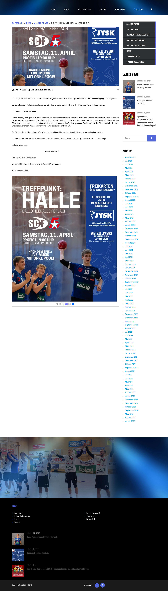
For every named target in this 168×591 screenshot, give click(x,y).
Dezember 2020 (131, 400)
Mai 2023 (128, 296)
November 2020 (131, 403)
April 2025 (129, 214)
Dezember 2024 (131, 229)
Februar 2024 (130, 264)
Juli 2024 (128, 246)
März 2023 (129, 303)
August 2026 (130, 157)
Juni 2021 (129, 378)
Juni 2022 (129, 336)
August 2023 (130, 286)
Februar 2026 (130, 179)
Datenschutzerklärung (22, 516)
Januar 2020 (130, 421)
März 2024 (129, 261)
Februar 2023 (130, 307)
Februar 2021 (130, 393)
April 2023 (129, 300)
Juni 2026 (129, 164)
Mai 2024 (128, 254)
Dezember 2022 (131, 314)
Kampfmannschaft (93, 513)
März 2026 (129, 175)
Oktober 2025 (130, 193)
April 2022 (129, 343)
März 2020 (129, 414)
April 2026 (129, 172)
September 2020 (131, 410)
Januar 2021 (130, 396)
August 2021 (130, 371)
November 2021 (131, 361)
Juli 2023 (128, 289)
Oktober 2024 (130, 236)
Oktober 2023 (130, 279)
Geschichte (90, 516)
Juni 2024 (129, 250)
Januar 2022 (130, 353)
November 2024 (131, 232)
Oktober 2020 (130, 407)
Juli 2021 (128, 375)
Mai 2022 (128, 339)
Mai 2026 (128, 168)
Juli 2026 (128, 161)
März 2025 (129, 218)
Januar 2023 (130, 311)
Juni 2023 (129, 293)
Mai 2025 (128, 211)
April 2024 (129, 257)
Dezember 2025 (131, 186)
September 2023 (131, 282)
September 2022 (131, 325)
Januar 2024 (130, 268)
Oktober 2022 (130, 321)
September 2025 (131, 197)
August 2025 (130, 200)
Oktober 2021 (130, 364)
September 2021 (131, 368)
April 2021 (129, 385)
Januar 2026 (130, 182)
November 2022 (131, 318)
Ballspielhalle (91, 519)
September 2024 (131, 239)
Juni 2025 (129, 207)
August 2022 (130, 328)
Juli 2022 (128, 332)
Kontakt (17, 522)
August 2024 (130, 243)
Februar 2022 (130, 350)
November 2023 (131, 275)
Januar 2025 (130, 225)
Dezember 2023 (131, 271)
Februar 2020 (130, 418)
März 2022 (129, 346)
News (16, 519)
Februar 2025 (130, 221)
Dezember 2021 (131, 357)
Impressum (18, 513)
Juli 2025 (128, 204)
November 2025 (131, 189)
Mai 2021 (128, 382)
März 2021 (129, 389)
